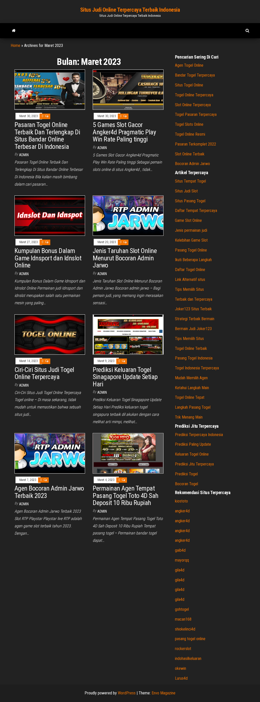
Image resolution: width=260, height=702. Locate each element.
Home (15, 45)
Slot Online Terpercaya (193, 104)
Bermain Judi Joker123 (193, 328)
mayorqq (182, 560)
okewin (180, 668)
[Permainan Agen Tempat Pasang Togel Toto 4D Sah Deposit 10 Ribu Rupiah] (128, 453)
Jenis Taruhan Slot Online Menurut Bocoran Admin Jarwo (125, 258)
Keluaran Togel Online (192, 454)
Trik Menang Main (189, 417)
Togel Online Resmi (190, 134)
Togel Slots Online (189, 124)
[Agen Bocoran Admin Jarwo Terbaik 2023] (49, 453)
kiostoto (181, 501)
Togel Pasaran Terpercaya (196, 114)
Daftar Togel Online (190, 269)
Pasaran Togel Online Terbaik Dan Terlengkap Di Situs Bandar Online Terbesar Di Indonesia (47, 135)
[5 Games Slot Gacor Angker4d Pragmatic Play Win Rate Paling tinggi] (128, 89)
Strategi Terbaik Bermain (194, 318)
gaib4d (180, 550)
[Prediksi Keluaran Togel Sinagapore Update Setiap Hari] (128, 334)
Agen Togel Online (189, 65)
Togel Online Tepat (189, 397)
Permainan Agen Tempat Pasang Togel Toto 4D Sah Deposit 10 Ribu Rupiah (125, 495)
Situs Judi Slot (186, 191)
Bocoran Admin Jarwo (192, 163)
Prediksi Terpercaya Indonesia (199, 434)
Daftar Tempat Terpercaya (196, 210)
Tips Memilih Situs (189, 289)
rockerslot (183, 648)
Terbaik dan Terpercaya (193, 299)
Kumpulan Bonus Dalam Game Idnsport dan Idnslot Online (47, 258)
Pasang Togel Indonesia (194, 358)
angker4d (182, 511)
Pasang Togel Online (191, 250)
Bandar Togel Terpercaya (195, 75)
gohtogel (182, 609)
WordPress (127, 693)
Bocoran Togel (186, 483)
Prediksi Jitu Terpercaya (194, 464)
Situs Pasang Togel (190, 201)
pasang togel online (190, 638)
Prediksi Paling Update (193, 444)
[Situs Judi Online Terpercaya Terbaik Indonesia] (14, 30)
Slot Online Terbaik (189, 154)
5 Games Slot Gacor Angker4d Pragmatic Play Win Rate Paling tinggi (124, 132)
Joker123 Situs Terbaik (193, 309)
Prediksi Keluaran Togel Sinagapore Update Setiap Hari (125, 377)
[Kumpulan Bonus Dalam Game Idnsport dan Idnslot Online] (49, 215)
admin (24, 155)
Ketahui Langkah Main (192, 387)
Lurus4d (181, 678)
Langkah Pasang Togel (192, 407)
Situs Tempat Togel (190, 181)
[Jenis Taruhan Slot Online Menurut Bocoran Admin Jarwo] (128, 215)
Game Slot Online (188, 220)
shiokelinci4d (185, 629)
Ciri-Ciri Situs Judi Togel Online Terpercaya (44, 373)
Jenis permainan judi (191, 230)
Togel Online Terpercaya (194, 95)
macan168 (183, 619)
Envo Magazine (163, 693)
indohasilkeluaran (188, 658)
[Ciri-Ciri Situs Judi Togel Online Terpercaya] (49, 334)
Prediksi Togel (186, 474)
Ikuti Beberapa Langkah (193, 259)
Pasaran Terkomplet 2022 (195, 144)
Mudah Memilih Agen (191, 377)
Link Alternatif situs (190, 279)
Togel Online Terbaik (191, 348)
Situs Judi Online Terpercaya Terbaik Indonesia (130, 10)
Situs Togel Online (189, 85)
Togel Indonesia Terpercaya (197, 368)
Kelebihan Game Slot (191, 240)
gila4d (179, 570)
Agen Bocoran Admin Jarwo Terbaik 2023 (49, 491)
